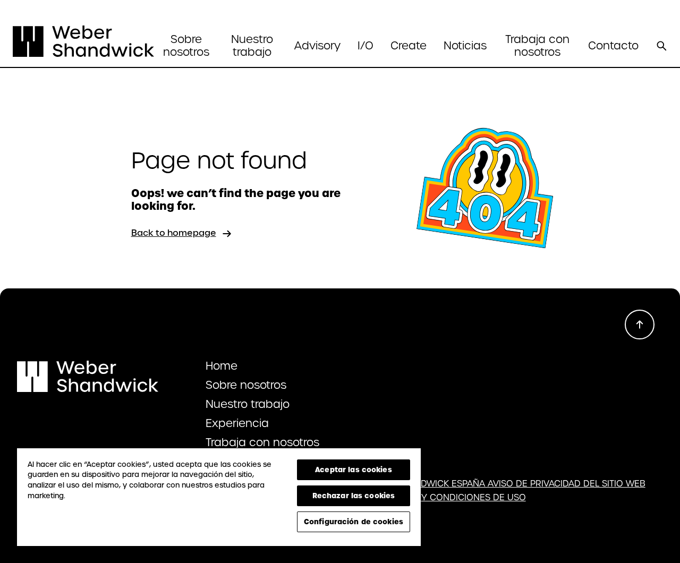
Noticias (465, 45)
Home (221, 366)
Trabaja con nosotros (537, 45)
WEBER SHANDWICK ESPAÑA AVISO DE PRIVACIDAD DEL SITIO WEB (504, 484)
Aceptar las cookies (353, 469)
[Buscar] (661, 46)
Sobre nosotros (246, 385)
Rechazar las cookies (353, 495)
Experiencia (237, 423)
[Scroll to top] (639, 324)
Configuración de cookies (353, 521)
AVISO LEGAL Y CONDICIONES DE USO (445, 497)
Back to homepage (173, 232)
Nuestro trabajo (252, 45)
